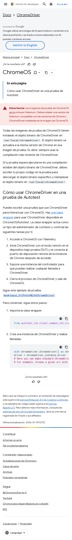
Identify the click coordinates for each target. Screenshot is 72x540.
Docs (7, 15)
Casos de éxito (11, 466)
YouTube (7, 498)
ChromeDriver (28, 15)
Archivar (7, 471)
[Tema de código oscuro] (61, 318)
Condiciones (10, 523)
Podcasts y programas (15, 477)
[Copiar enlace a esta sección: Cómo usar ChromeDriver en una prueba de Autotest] (43, 198)
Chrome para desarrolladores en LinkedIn (25, 503)
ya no (12, 112)
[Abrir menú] (5, 4)
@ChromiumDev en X (15, 492)
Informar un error (12, 440)
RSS (5, 509)
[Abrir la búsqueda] (44, 4)
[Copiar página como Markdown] (46, 73)
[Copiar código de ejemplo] (66, 318)
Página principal (11, 57)
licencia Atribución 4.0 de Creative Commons (44, 399)
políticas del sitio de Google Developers (24, 411)
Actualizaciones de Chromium (20, 460)
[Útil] (29, 64)
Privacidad (26, 523)
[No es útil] (34, 64)
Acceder (62, 4)
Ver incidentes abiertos (15, 445)
